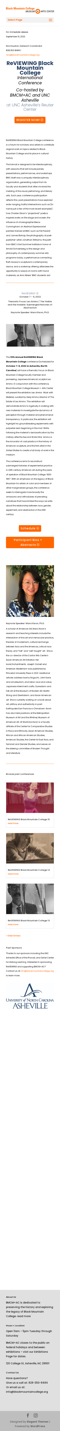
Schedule (28, 528)
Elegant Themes (37, 1421)
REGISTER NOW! (28, 120)
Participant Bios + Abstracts (28, 542)
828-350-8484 (38, 1382)
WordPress (37, 1426)
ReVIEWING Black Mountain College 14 (29, 870)
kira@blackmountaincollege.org (23, 54)
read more (13, 823)
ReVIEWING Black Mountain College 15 (29, 819)
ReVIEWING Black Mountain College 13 (29, 920)
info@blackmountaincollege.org (37, 971)
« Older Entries (13, 935)
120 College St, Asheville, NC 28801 (27, 1363)
